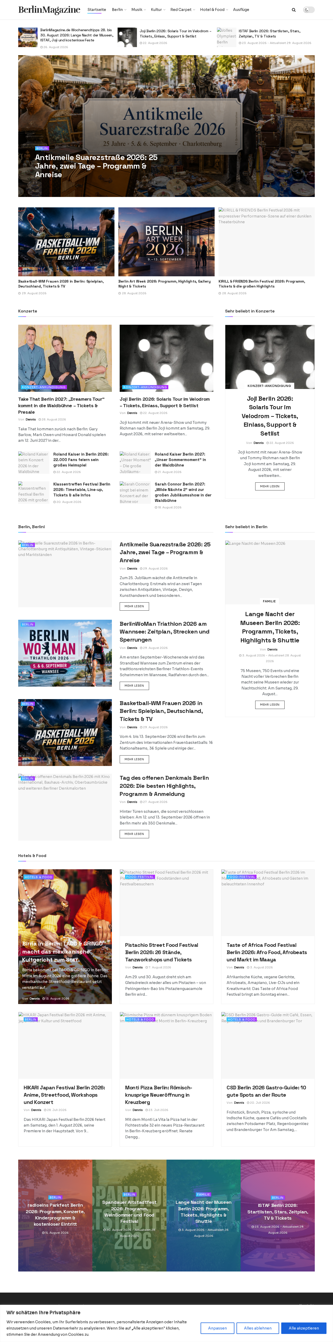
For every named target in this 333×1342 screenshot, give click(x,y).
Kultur (156, 9)
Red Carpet (180, 9)
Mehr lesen (272, 486)
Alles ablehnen (258, 1328)
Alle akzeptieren (304, 1328)
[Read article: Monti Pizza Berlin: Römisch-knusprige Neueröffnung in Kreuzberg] (166, 1045)
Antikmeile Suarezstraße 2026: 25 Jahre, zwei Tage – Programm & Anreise (96, 166)
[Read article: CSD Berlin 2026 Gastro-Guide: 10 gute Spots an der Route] (268, 1045)
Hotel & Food (212, 9)
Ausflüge (241, 9)
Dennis (48, 185)
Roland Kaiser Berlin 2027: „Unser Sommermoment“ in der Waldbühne (180, 460)
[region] (166, 1323)
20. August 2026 (68, 502)
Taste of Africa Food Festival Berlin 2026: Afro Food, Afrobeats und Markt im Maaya (267, 952)
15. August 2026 (56, 1233)
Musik (136, 9)
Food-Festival (140, 877)
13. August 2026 (57, 998)
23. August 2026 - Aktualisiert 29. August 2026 (177, 43)
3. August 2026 (261, 967)
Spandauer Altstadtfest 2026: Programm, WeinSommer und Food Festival (129, 1211)
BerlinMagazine (49, 9)
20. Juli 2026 (259, 1102)
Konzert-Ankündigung (44, 387)
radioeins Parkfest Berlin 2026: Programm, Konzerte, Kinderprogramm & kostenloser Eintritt (55, 1214)
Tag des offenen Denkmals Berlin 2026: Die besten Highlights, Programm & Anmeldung (164, 785)
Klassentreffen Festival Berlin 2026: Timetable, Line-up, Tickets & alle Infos (81, 489)
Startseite (96, 9)
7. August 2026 (253, 43)
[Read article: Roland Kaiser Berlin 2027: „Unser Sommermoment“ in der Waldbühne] (135, 462)
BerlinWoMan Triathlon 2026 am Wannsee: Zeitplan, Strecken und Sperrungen (164, 631)
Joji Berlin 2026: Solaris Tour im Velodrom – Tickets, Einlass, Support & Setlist (76, 34)
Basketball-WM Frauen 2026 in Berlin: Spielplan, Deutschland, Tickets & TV (161, 711)
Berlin (117, 9)
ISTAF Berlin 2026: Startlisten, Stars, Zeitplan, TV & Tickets (170, 34)
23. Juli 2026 (158, 1110)
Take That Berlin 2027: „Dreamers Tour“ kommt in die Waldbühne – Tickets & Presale (61, 405)
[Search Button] (294, 10)
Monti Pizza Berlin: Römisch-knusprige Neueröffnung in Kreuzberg (158, 1094)
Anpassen (217, 1328)
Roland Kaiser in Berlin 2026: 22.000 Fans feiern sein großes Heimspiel (81, 460)
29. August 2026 (70, 185)
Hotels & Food (38, 877)
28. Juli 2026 (56, 1110)
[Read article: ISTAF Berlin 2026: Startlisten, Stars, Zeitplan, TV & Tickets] (127, 37)
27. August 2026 (155, 802)
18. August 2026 (169, 507)
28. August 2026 (53, 419)
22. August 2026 (55, 43)
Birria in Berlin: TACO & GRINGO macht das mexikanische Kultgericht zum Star (62, 951)
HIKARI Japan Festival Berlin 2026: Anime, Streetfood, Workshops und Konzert (64, 1094)
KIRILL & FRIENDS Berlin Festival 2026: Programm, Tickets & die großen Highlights (204, 284)
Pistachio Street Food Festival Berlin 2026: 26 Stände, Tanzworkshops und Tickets (274, 34)
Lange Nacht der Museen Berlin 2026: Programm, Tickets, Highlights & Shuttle (204, 1211)
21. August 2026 (169, 472)
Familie (269, 601)
